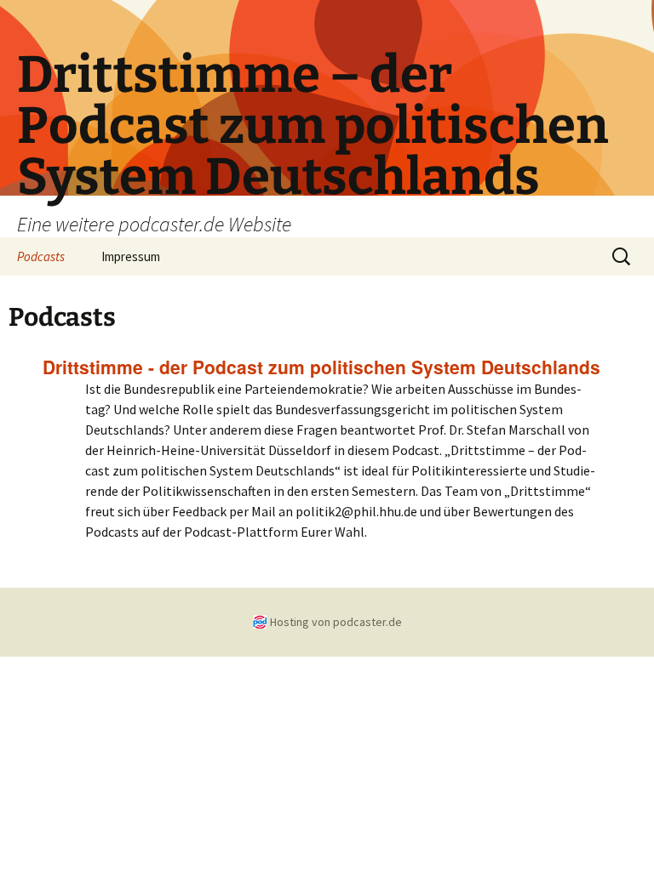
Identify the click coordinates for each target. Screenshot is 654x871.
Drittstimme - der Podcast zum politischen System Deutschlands (321, 366)
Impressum (130, 256)
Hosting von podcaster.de (336, 621)
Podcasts (41, 256)
